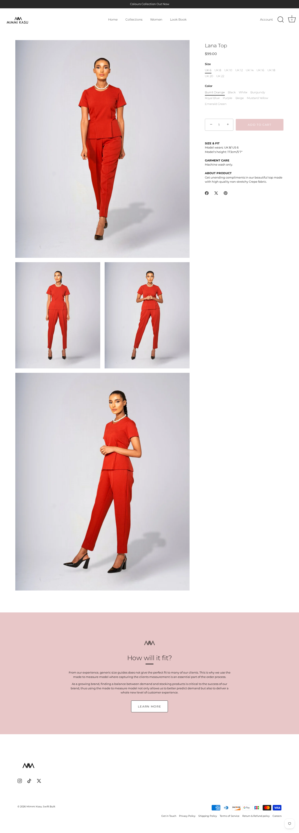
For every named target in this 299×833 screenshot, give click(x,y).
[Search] (280, 20)
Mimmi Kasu (34, 806)
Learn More (149, 706)
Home (113, 19)
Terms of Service (229, 815)
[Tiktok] (29, 780)
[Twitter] (39, 780)
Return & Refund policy (256, 815)
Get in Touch (168, 815)
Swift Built (49, 806)
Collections (133, 19)
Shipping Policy (207, 815)
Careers (277, 815)
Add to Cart (259, 124)
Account (266, 19)
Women (156, 19)
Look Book (178, 19)
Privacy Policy (187, 815)
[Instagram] (20, 780)
